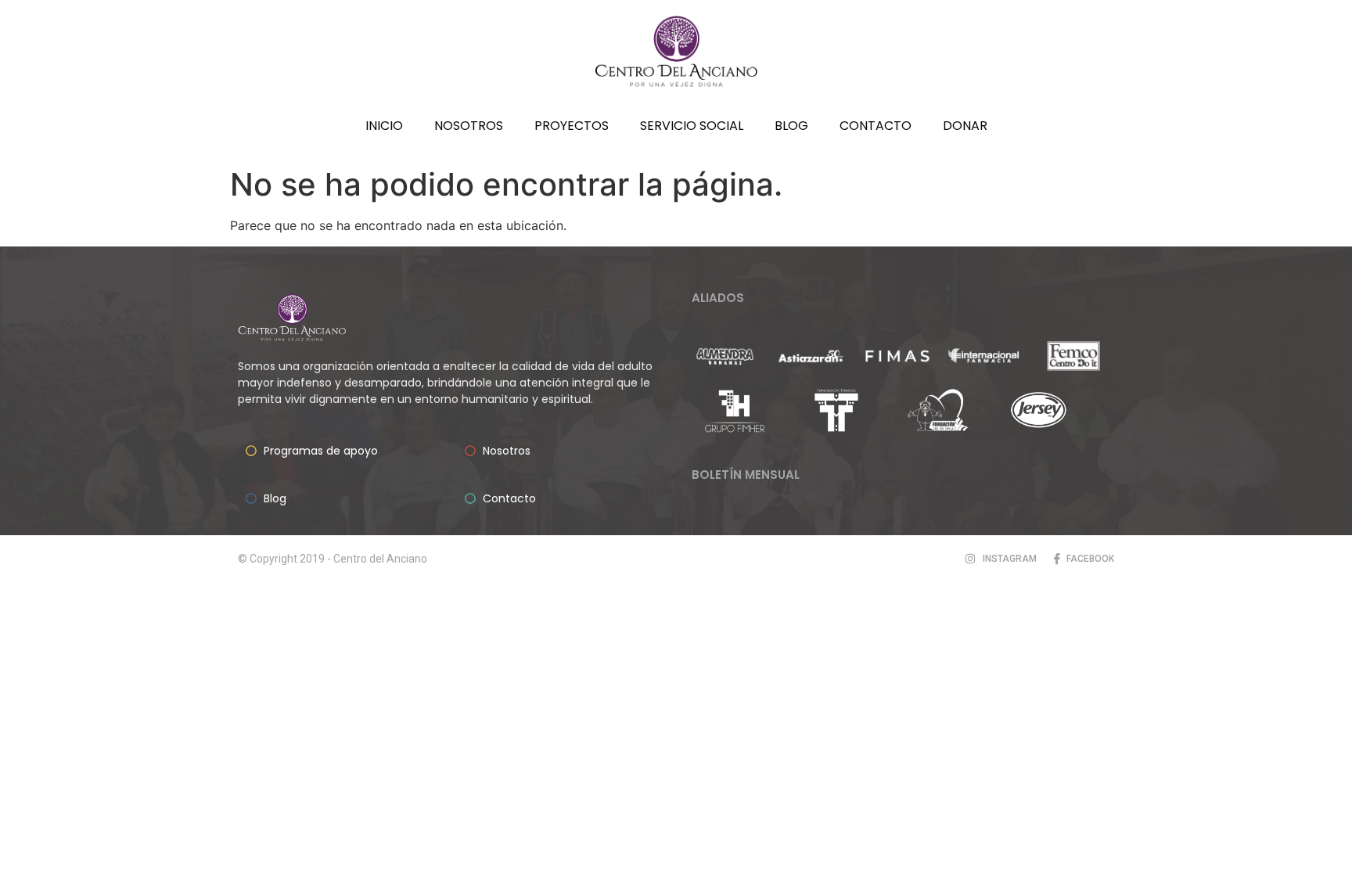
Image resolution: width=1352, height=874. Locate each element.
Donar (965, 126)
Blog (791, 126)
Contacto (876, 126)
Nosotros (468, 126)
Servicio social (691, 126)
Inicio (384, 126)
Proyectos (571, 126)
